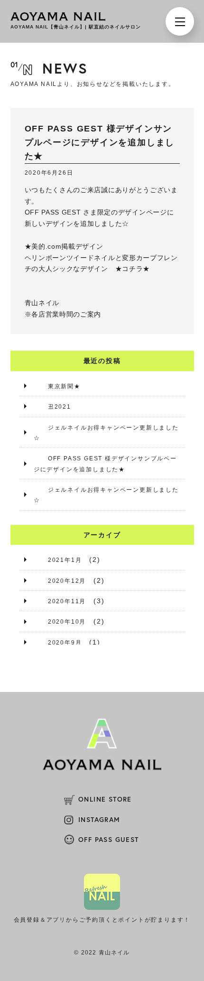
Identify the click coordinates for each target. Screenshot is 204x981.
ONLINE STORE (105, 799)
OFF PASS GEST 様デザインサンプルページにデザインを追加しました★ (105, 463)
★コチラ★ (132, 268)
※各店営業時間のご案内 (63, 314)
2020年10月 (67, 621)
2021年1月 (65, 560)
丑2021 (59, 406)
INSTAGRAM (99, 819)
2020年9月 (65, 642)
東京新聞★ (64, 386)
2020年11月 (67, 601)
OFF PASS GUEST (108, 839)
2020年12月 (67, 581)
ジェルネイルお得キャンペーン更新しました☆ (106, 432)
